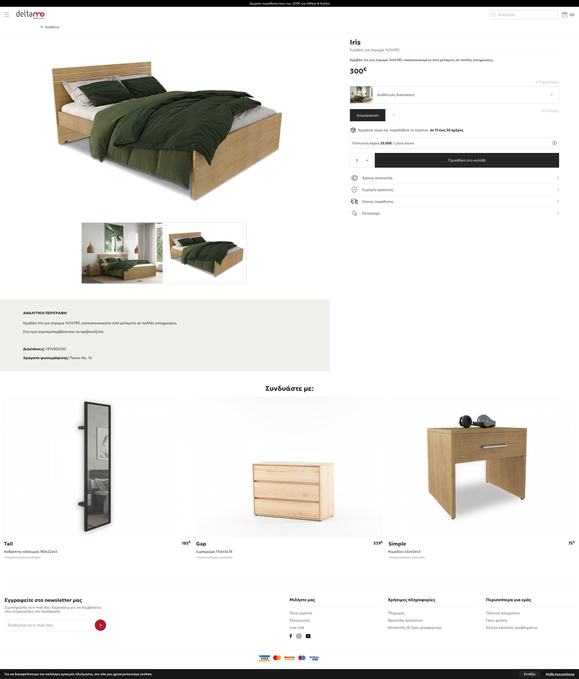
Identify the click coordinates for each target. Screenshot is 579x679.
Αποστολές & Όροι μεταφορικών (415, 627)
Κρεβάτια (52, 27)
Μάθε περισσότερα (560, 674)
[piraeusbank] (314, 658)
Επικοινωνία (300, 620)
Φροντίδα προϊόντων (405, 620)
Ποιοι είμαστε (301, 613)
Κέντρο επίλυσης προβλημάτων (512, 627)
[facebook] (291, 636)
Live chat (297, 627)
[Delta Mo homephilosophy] (30, 14)
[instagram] (299, 636)
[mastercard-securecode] (289, 658)
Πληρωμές (396, 613)
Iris (355, 42)
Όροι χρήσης (497, 620)
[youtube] (308, 636)
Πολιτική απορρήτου (503, 613)
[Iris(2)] (165, 126)
